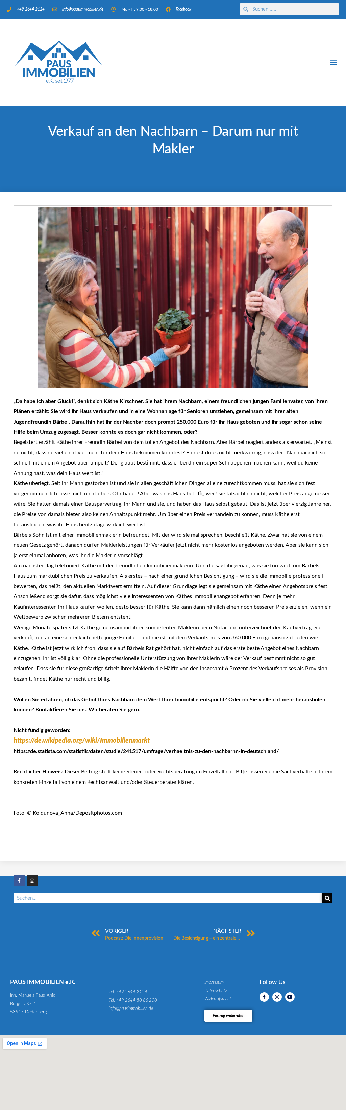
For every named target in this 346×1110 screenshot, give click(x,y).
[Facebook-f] (19, 880)
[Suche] (327, 898)
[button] (333, 62)
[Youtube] (290, 997)
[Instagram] (32, 880)
